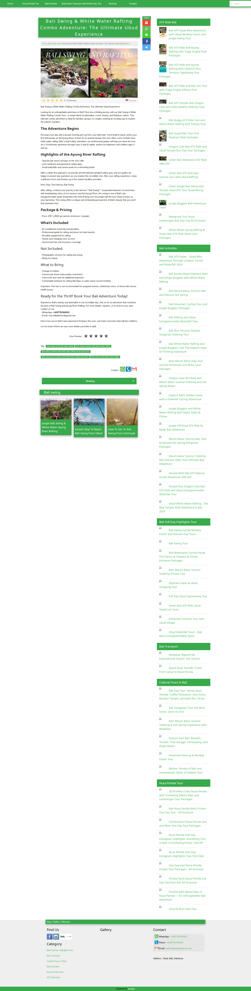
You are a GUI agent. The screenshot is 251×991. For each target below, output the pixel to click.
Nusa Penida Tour (55, 972)
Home (10, 3)
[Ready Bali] (62, 938)
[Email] (134, 370)
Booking (112, 3)
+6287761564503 (179, 936)
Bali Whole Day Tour (92, 3)
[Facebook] (50, 938)
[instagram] (56, 938)
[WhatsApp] (123, 370)
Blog (49, 922)
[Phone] (128, 370)
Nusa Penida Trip (31, 3)
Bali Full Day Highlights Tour (60, 950)
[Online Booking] (69, 938)
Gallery (56, 922)
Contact (133, 3)
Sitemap (65, 922)
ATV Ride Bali (53, 977)
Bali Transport (53, 955)
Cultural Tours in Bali (56, 961)
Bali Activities (51, 3)
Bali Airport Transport (71, 3)
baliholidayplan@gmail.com (179, 948)
